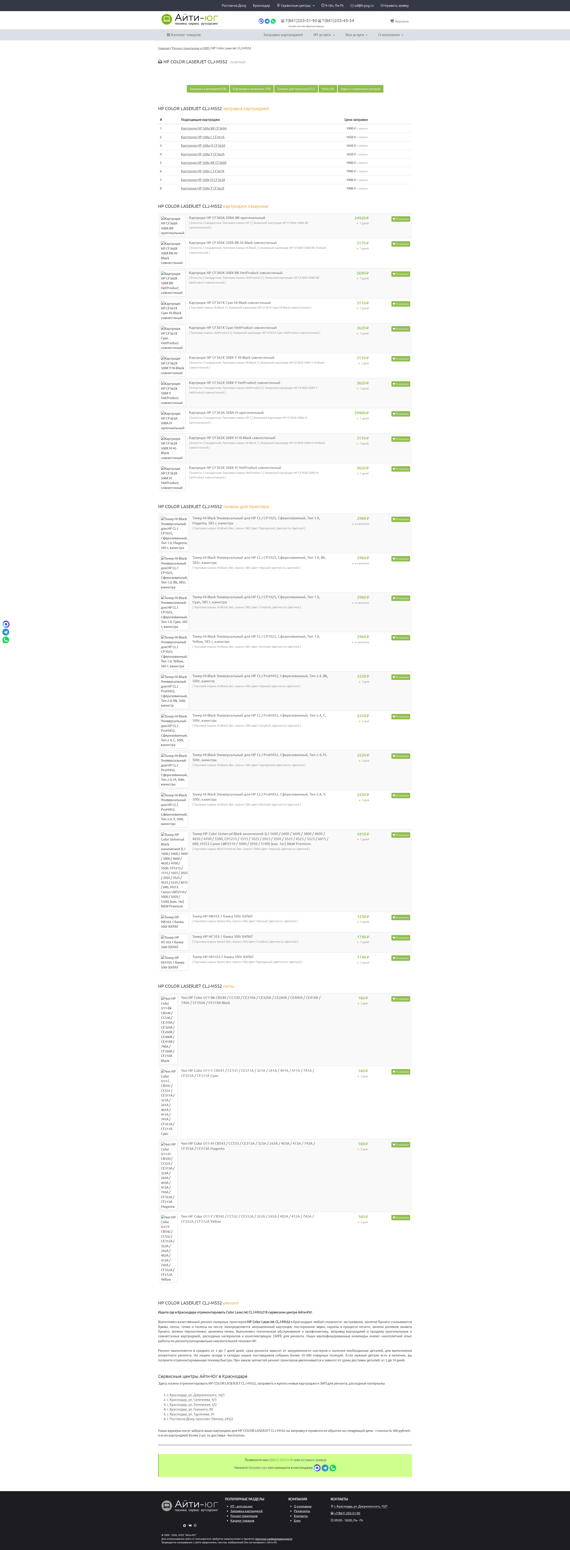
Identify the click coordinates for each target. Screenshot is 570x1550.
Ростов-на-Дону (234, 5)
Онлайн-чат (294, 26)
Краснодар (261, 5)
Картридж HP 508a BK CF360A (204, 128)
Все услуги (355, 35)
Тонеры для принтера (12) (296, 89)
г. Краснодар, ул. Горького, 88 (190, 1409)
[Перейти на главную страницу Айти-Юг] (189, 19)
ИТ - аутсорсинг (241, 1506)
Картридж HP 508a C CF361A (202, 137)
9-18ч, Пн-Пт (334, 5)
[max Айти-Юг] (184, 1525)
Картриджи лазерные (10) (252, 89)
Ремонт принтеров (244, 1516)
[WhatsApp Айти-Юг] (195, 1525)
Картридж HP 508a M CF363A (203, 145)
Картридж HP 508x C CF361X (202, 171)
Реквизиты (302, 1511)
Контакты (301, 1516)
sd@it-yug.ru (364, 5)
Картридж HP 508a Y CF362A (202, 154)
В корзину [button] (402, 218)
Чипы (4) (328, 89)
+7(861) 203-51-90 (347, 1513)
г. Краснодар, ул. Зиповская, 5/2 (192, 1404)
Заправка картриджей (283, 35)
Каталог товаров (185, 35)
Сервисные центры (295, 5)
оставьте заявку (313, 1460)
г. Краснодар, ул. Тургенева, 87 (190, 1414)
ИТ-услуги (323, 35)
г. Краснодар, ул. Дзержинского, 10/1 (196, 1395)
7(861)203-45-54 (338, 20)
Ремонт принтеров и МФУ (190, 48)
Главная (163, 48)
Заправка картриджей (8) (208, 89)
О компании (389, 35)
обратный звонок (314, 26)
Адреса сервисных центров (361, 89)
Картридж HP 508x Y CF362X (202, 188)
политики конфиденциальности (273, 1539)
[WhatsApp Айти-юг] (273, 21)
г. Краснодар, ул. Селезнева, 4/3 (191, 1400)
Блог (297, 1520)
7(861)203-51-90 (301, 20)
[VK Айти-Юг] (190, 1525)
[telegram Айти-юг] (267, 21)
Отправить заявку (395, 5)
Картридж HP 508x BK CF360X (203, 163)
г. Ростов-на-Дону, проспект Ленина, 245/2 (200, 1419)
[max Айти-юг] (261, 21)
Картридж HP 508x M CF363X (203, 180)
